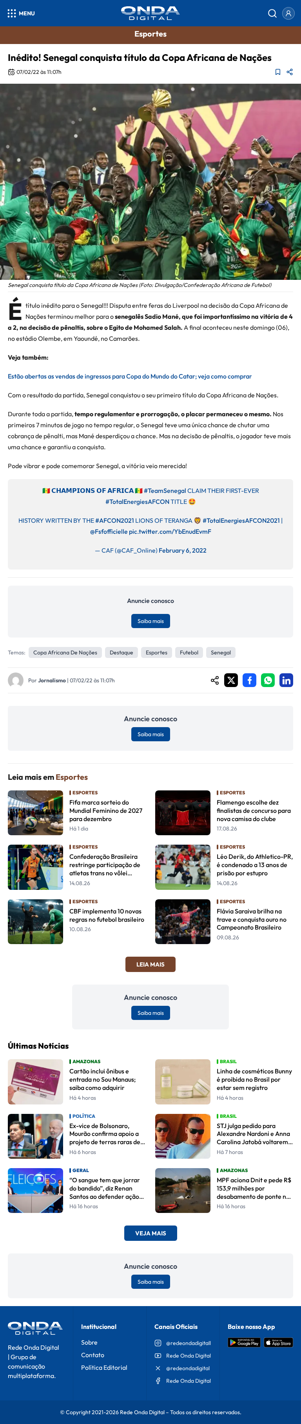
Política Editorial (104, 1367)
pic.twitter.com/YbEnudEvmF (170, 531)
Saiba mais (151, 621)
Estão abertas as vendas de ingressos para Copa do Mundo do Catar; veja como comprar (130, 376)
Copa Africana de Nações (65, 652)
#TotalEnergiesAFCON (137, 501)
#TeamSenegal (165, 490)
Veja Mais (150, 1233)
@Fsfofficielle (109, 531)
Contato (92, 1355)
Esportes (156, 652)
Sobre (89, 1342)
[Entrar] (288, 13)
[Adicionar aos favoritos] (277, 71)
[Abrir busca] (272, 13)
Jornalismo (52, 680)
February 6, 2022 (183, 550)
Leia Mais (150, 964)
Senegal (221, 652)
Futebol (189, 652)
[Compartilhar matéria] (289, 71)
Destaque (121, 652)
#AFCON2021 (114, 520)
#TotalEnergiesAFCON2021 (241, 520)
